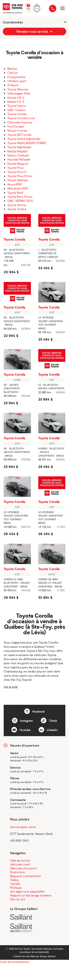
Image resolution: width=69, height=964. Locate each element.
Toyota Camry (16, 106)
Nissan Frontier (17, 130)
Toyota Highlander (19, 147)
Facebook (38, 711)
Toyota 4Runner (17, 89)
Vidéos (14, 880)
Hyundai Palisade (18, 159)
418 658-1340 (19, 840)
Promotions (17, 872)
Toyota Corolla (16, 114)
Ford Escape (15, 126)
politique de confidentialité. (35, 951)
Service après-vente (23, 827)
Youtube (24, 730)
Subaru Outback (18, 155)
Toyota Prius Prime (19, 176)
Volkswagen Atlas (18, 93)
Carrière (15, 884)
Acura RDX (14, 184)
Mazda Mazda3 (17, 151)
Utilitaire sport (16, 81)
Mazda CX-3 (15, 102)
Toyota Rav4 (15, 192)
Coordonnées (13, 22)
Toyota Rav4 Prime (19, 197)
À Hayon (12, 85)
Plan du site (17, 899)
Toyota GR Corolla (19, 135)
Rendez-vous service (33, 31)
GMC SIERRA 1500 (20, 201)
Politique (15, 887)
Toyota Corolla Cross (21, 118)
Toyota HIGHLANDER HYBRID (27, 143)
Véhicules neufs (20, 864)
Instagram (26, 720)
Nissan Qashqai (17, 180)
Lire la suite (11, 687)
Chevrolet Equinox (19, 122)
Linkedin (52, 730)
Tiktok (52, 720)
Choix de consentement (14, 962)
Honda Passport (17, 163)
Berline (12, 68)
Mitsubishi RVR (17, 188)
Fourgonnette (16, 77)
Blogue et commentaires (25, 876)
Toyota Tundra (16, 209)
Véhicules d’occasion (23, 868)
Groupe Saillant (48, 956)
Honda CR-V (16, 97)
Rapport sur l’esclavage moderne (31, 895)
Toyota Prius (15, 168)
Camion (12, 73)
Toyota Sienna (16, 205)
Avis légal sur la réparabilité (27, 891)
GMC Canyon (16, 110)
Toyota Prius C (16, 172)
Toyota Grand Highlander (24, 139)
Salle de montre (20, 860)
